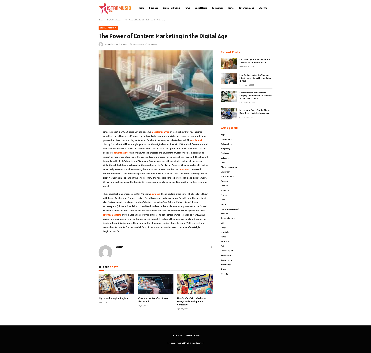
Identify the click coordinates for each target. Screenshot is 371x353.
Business (153, 8)
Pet (222, 246)
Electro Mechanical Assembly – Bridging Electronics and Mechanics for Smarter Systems (255, 95)
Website (224, 274)
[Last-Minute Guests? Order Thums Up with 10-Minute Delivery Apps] (229, 113)
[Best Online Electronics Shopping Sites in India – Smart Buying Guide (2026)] (229, 78)
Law (222, 223)
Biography (225, 148)
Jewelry (224, 213)
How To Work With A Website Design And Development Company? (191, 301)
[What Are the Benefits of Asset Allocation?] (155, 284)
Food (223, 199)
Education (225, 171)
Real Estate (226, 255)
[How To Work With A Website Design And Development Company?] (195, 284)
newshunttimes (122, 152)
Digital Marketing (171, 8)
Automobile (226, 139)
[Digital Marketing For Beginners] (116, 284)
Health (224, 204)
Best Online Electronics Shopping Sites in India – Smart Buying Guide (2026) (255, 78)
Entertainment (246, 8)
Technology (217, 8)
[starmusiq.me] (115, 8)
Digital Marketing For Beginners (115, 298)
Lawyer (224, 227)
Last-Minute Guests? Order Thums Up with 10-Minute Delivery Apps (254, 111)
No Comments (138, 44)
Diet (223, 162)
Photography (227, 250)
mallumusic (197, 140)
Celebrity (225, 158)
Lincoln (110, 44)
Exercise (224, 181)
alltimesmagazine (112, 214)
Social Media (201, 8)
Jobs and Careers (228, 218)
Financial (225, 190)
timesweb (184, 169)
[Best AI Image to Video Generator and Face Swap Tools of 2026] (229, 63)
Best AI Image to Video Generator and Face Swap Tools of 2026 (254, 61)
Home (141, 8)
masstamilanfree (160, 131)
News (187, 8)
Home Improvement (230, 209)
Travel (231, 8)
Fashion (224, 185)
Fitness (224, 195)
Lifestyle (263, 8)
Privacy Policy (193, 335)
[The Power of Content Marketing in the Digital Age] (156, 87)
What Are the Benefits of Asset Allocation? (154, 300)
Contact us (176, 335)
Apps (223, 134)
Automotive (226, 144)
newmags (155, 193)
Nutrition (225, 241)
